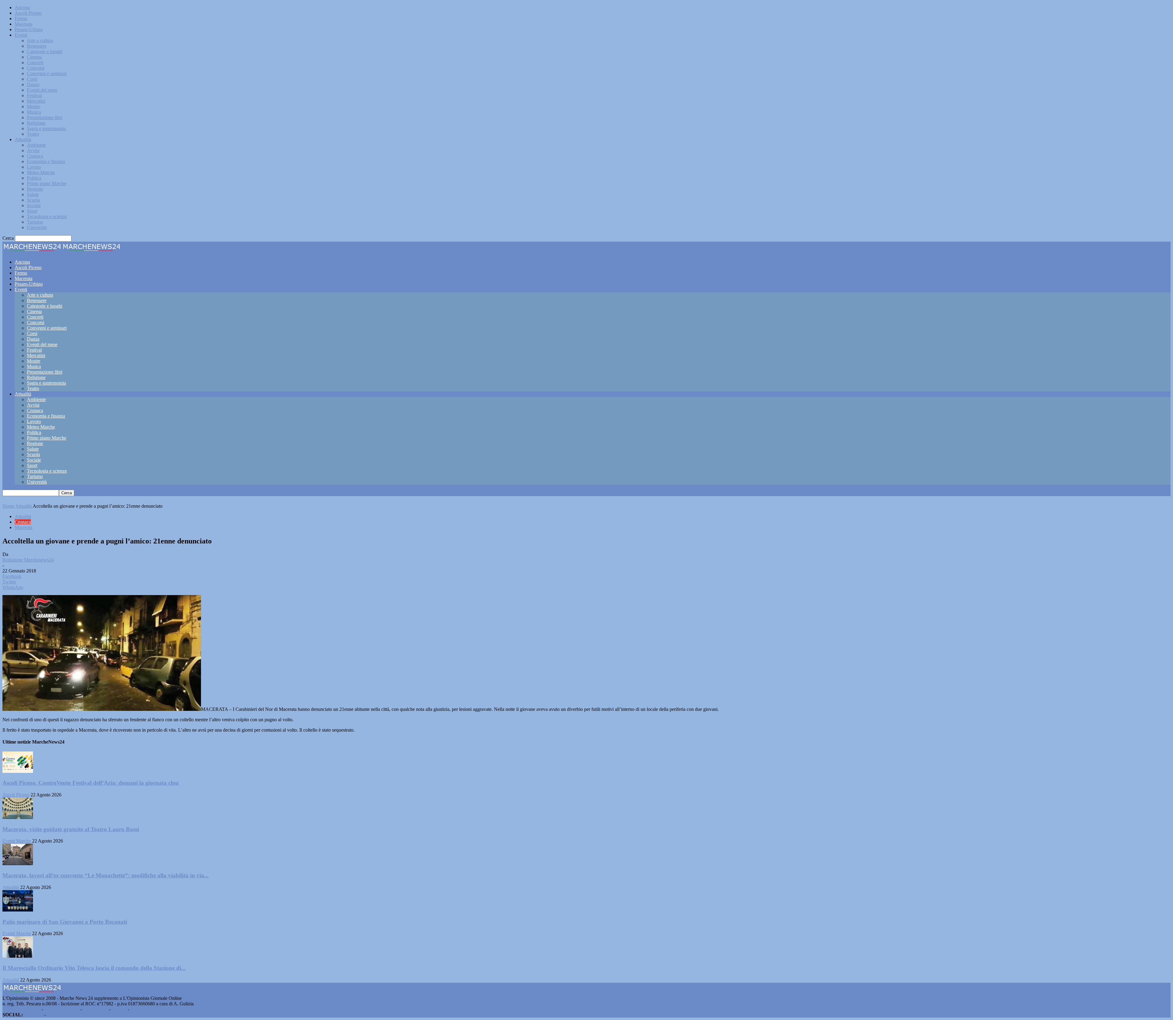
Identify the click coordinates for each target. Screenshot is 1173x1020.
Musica (34, 112)
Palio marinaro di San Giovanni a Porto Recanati (64, 922)
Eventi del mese (42, 90)
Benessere (36, 46)
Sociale (34, 205)
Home (8, 506)
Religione (36, 123)
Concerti (35, 62)
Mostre (33, 106)
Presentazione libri (44, 117)
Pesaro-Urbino (29, 29)
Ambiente (36, 145)
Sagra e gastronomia (46, 128)
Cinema (34, 57)
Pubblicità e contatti (21, 1009)
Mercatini (36, 101)
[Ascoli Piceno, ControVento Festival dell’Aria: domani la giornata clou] (17, 771)
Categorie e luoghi (44, 51)
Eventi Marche (16, 840)
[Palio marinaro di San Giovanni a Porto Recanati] (17, 909)
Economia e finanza (46, 161)
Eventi (21, 35)
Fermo (21, 18)
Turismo (35, 222)
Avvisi (33, 150)
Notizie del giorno (61, 1009)
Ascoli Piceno (28, 13)
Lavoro (34, 167)
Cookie (137, 1009)
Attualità (23, 139)
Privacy (119, 1009)
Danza (33, 84)
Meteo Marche (41, 172)
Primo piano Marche (46, 183)
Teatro (33, 134)
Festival (34, 95)
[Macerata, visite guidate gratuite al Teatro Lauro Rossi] (17, 817)
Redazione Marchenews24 (28, 559)
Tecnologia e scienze (47, 216)
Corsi (32, 79)
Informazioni (95, 1009)
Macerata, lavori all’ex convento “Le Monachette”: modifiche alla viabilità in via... (105, 875)
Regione (35, 189)
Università (37, 227)
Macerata (23, 24)
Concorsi (35, 68)
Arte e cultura (40, 40)
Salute (33, 194)
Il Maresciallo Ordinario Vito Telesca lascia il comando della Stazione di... (94, 968)
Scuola (33, 200)
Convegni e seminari (47, 73)
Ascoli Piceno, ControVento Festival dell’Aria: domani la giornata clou (90, 783)
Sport (32, 211)
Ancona (22, 7)
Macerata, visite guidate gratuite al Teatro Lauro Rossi (70, 829)
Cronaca (35, 156)
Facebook (33, 1014)
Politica (34, 178)
